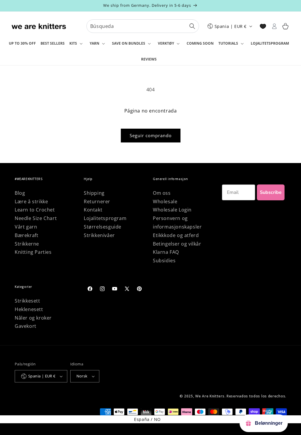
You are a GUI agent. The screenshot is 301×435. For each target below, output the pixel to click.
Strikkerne (27, 244)
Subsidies (164, 260)
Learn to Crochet (35, 209)
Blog (20, 193)
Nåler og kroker (33, 318)
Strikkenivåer (99, 235)
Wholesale (165, 201)
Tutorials (228, 43)
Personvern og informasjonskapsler (177, 222)
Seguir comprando (151, 135)
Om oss (162, 193)
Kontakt (93, 209)
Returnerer (97, 201)
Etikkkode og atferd (176, 235)
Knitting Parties (33, 252)
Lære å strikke (31, 201)
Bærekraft (26, 235)
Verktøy (166, 43)
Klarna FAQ (166, 252)
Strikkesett (27, 301)
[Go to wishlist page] (263, 26)
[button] (77, 43)
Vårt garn (26, 227)
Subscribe (271, 192)
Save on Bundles (128, 43)
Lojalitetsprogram (105, 218)
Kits (73, 43)
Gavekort (25, 326)
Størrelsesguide (102, 227)
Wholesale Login (172, 209)
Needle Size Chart (36, 218)
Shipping (94, 193)
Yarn (94, 43)
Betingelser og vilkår (177, 244)
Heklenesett (29, 309)
